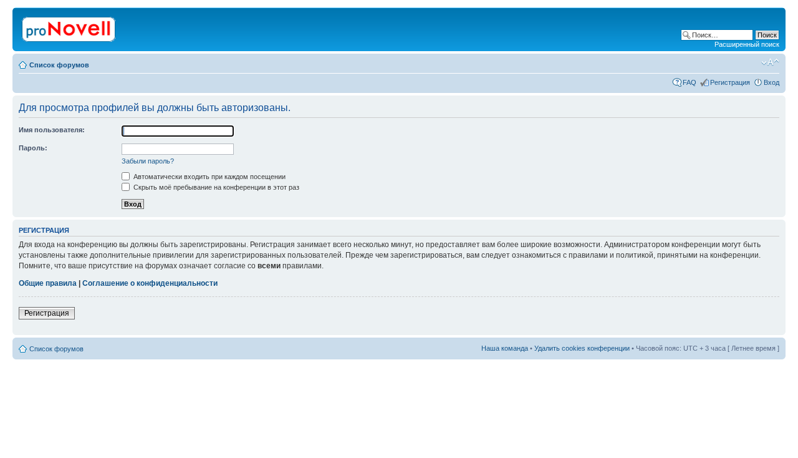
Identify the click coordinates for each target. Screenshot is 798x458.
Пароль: (33, 148)
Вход (771, 82)
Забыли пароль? (148, 161)
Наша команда (504, 348)
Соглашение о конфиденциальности (150, 283)
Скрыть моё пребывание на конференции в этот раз (215, 187)
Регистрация (730, 82)
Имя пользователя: (52, 130)
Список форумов (59, 65)
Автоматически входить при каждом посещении (209, 176)
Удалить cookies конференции (582, 348)
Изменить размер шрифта (770, 62)
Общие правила (48, 283)
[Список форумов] (69, 27)
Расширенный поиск (746, 44)
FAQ (689, 82)
